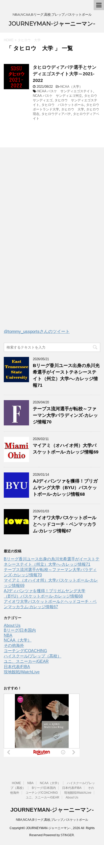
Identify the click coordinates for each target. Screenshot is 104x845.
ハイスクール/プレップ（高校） (32, 656)
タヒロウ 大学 (72, 109)
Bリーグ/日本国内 (20, 630)
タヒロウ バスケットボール (62, 105)
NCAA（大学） (71, 86)
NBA (8, 635)
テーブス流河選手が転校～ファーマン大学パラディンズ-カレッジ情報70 (65, 415)
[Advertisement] (42, 242)
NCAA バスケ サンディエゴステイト (65, 91)
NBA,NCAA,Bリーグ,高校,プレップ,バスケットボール (52, 819)
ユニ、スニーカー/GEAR (26, 661)
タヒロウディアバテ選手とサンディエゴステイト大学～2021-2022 (64, 74)
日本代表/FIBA (17, 667)
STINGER (67, 835)
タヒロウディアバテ (56, 114)
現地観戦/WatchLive (22, 672)
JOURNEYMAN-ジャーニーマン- (52, 23)
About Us (12, 625)
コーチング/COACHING (25, 651)
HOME (16, 783)
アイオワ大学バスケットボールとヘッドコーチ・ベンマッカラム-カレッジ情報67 (64, 524)
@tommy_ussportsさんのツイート (37, 331)
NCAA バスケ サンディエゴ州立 (57, 96)
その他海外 (14, 645)
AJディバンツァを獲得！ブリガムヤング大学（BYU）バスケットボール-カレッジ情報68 (65, 487)
